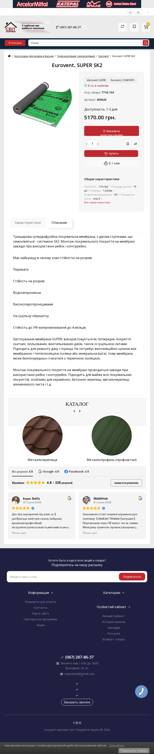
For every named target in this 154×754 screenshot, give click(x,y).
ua (130, 12)
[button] (48, 471)
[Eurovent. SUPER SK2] (42, 104)
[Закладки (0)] (134, 27)
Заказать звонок (77, 702)
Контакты (40, 607)
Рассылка (113, 633)
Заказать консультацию (111, 132)
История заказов (113, 622)
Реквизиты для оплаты (40, 602)
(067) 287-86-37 (70, 27)
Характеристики (28, 222)
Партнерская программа (40, 619)
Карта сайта (40, 613)
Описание (59, 222)
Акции (40, 625)
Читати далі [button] (19, 533)
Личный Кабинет (113, 616)
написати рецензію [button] (126, 483)
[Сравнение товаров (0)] (122, 27)
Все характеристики (97, 202)
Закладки (113, 628)
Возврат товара (113, 639)
